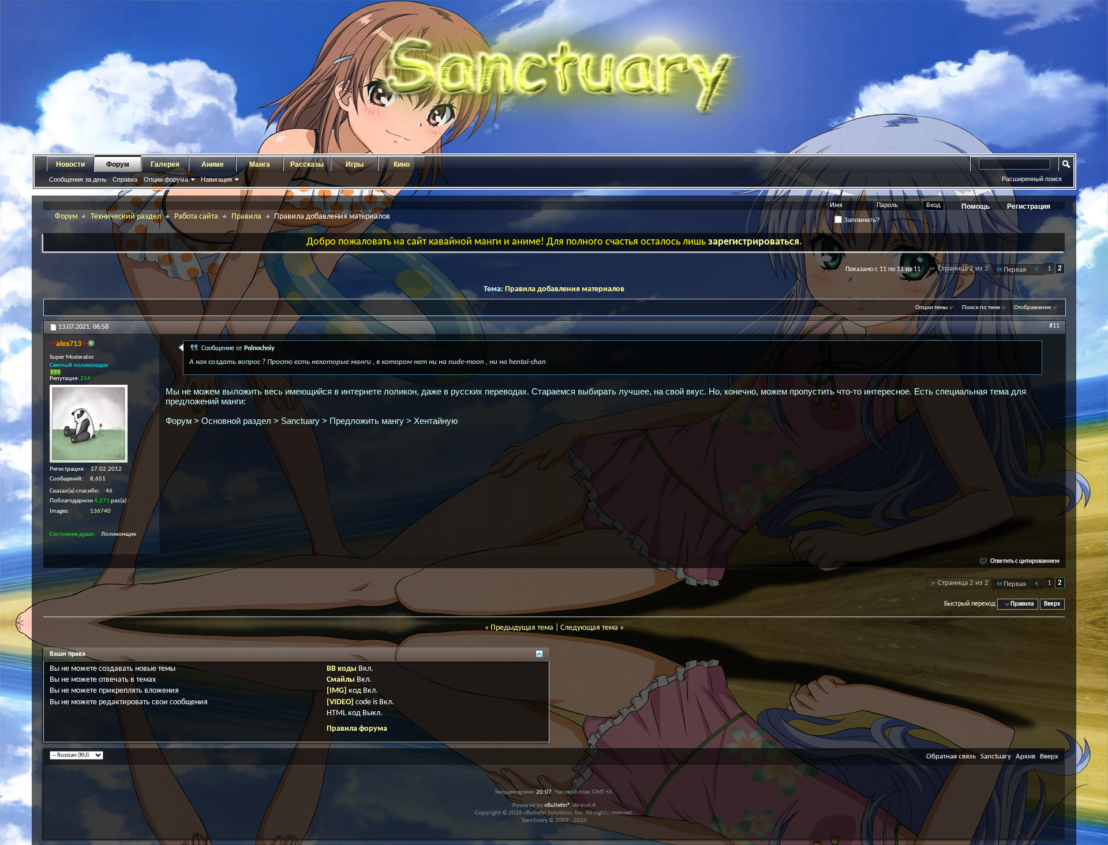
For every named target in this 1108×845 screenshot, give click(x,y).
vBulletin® (557, 805)
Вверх (1052, 604)
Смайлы (341, 679)
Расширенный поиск (1032, 178)
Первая (1015, 269)
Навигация (216, 179)
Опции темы (931, 308)
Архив (1025, 756)
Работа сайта (196, 216)
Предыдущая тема (522, 628)
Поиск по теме (981, 308)
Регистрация (1028, 206)
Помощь (975, 206)
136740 (100, 511)
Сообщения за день (78, 179)
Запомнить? (860, 219)
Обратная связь (951, 756)
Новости (70, 164)
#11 (1054, 325)
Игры (355, 164)
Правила (246, 216)
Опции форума (166, 179)
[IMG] (337, 690)
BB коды (342, 668)
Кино (402, 164)
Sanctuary (995, 756)
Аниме (212, 164)
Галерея (165, 164)
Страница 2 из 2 (963, 268)
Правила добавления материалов (564, 289)
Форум (117, 164)
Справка (125, 179)
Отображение (1032, 308)
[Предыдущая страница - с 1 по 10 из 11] (1037, 269)
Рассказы (307, 164)
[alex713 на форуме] (89, 424)
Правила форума (357, 728)
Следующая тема (589, 628)
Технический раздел (126, 216)
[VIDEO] (340, 702)
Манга (259, 164)
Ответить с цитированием (1025, 561)
